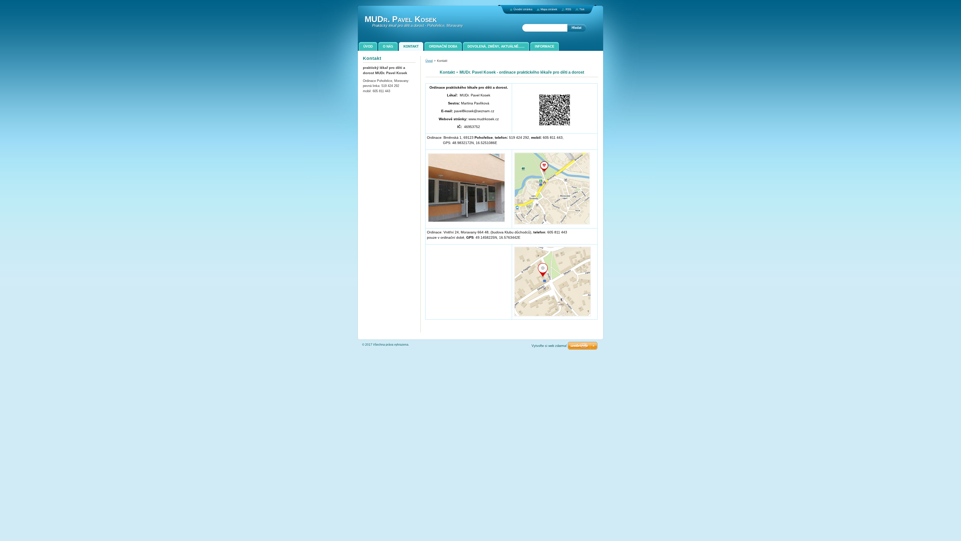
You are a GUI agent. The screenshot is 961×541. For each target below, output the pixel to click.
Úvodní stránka (523, 9)
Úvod (429, 60)
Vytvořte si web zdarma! (549, 346)
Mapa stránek (549, 9)
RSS (568, 9)
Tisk (582, 9)
